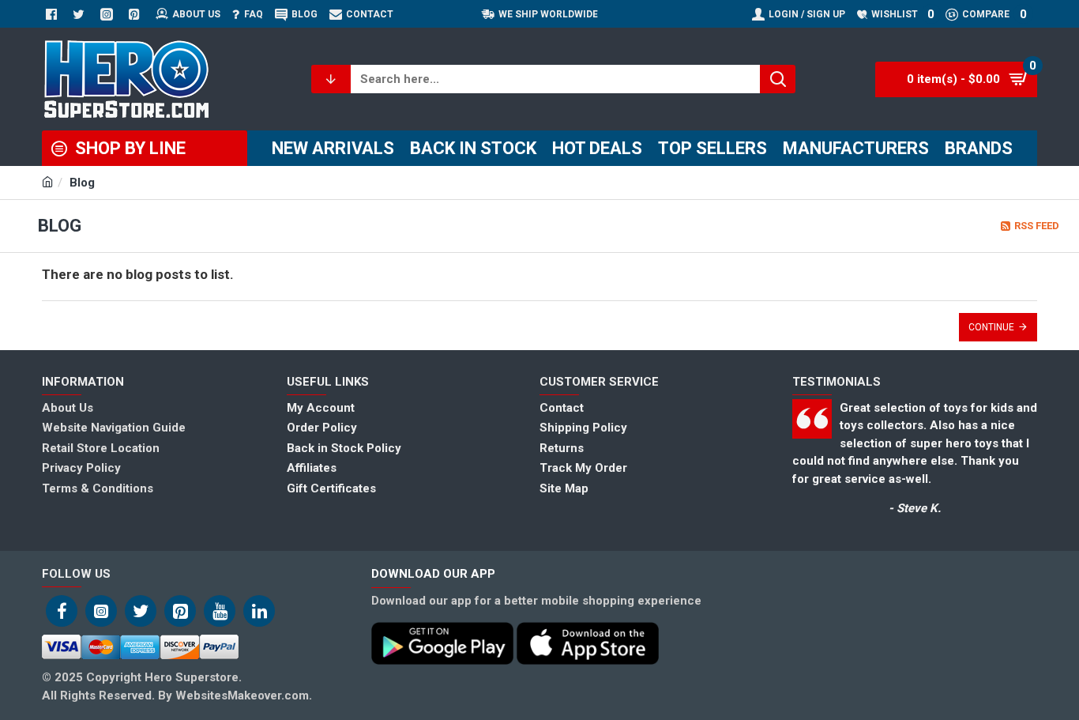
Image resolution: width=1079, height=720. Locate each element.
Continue (991, 327)
